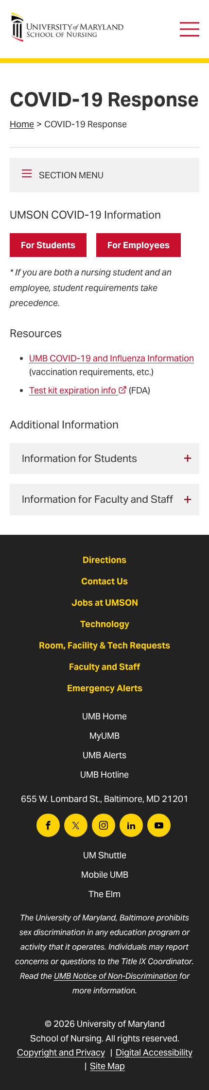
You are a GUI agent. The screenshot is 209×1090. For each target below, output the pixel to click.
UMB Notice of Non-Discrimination (115, 976)
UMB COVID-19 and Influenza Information (111, 358)
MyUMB (104, 735)
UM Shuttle (104, 855)
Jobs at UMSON (104, 602)
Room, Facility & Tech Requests (104, 645)
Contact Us (104, 581)
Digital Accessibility (154, 1052)
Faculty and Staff (104, 666)
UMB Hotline (104, 774)
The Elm (104, 894)
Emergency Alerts (104, 688)
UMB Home (104, 716)
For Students (48, 245)
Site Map (107, 1066)
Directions (104, 559)
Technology (104, 624)
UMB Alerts (104, 755)
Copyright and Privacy (61, 1052)
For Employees (138, 245)
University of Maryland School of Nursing (70, 17)
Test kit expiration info (72, 390)
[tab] (104, 458)
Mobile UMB (104, 874)
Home (22, 124)
